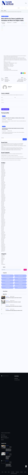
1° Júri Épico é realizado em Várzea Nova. (13, 155)
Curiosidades (20, 278)
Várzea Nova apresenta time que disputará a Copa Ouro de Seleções (17, 158)
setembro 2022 (3, 212)
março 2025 (2, 181)
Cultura (7, 278)
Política (2, 263)
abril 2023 (2, 205)
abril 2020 (2, 242)
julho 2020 (2, 239)
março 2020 (2, 243)
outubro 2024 (3, 186)
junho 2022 (2, 215)
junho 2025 (2, 178)
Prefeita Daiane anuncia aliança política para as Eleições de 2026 (14, 310)
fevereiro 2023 (3, 207)
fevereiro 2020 (3, 244)
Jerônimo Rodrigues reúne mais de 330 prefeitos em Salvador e (14, 306)
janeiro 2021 (2, 233)
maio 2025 (2, 179)
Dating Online (3, 259)
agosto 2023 (3, 201)
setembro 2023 (3, 200)
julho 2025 (2, 177)
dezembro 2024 (3, 184)
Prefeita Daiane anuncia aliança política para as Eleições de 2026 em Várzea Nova (11, 147)
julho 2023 (2, 202)
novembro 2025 (3, 173)
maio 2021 (2, 229)
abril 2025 (2, 180)
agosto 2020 (3, 238)
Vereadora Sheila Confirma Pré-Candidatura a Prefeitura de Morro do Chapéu (13, 117)
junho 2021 (2, 228)
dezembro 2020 (3, 234)
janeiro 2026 (2, 171)
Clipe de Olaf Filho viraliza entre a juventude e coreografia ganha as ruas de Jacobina (12, 144)
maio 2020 (2, 241)
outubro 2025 (3, 174)
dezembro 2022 (3, 209)
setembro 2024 (3, 187)
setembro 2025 (3, 175)
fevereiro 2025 (3, 182)
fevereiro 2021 (3, 232)
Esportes (2, 260)
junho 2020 (2, 240)
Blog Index (16, 378)
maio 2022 (2, 216)
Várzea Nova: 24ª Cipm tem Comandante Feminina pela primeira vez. (13, 153)
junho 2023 (2, 203)
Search (25, 269)
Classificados (7, 275)
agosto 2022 (3, 213)
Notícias (5, 10)
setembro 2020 (3, 237)
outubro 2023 (3, 199)
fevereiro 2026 (3, 170)
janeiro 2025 (2, 183)
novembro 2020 (3, 235)
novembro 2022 (3, 210)
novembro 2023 (3, 198)
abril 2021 (2, 230)
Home (2, 10)
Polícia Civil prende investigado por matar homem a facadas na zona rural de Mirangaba (12, 143)
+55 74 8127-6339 (4, 436)
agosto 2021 (2, 226)
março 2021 (2, 231)
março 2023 (2, 206)
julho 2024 (2, 189)
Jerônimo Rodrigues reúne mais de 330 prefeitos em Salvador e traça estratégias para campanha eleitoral (13, 146)
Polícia (2, 262)
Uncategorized (3, 264)
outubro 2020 (3, 236)
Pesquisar (2, 137)
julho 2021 (2, 227)
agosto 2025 (3, 176)
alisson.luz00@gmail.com (5, 437)
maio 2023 (2, 204)
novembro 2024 (3, 185)
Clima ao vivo (20, 275)
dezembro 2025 (3, 172)
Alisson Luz (4, 119)
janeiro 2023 (2, 208)
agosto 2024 (3, 188)
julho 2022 (2, 214)
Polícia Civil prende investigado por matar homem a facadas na (14, 297)
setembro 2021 (3, 225)
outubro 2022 (3, 211)
